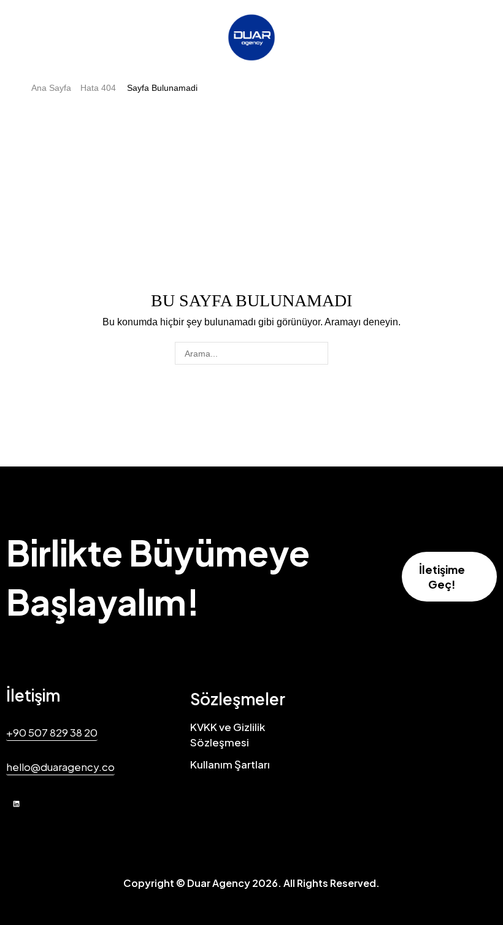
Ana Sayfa (51, 88)
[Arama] (316, 353)
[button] (449, 577)
